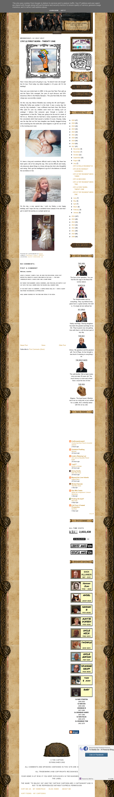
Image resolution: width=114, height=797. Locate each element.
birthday (29, 255)
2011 (73, 231)
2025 (73, 123)
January (76, 212)
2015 (73, 219)
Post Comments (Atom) (37, 349)
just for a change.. (77, 466)
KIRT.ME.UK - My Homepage (33, 789)
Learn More (53, 10)
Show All (91, 513)
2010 (73, 234)
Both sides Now (76, 473)
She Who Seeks (77, 490)
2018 (73, 143)
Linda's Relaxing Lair (79, 456)
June (75, 198)
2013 (73, 225)
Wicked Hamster (77, 484)
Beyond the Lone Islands (80, 477)
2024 (73, 126)
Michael (74, 451)
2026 (73, 120)
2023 (73, 129)
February (76, 210)
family (36, 255)
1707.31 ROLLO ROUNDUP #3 (83, 166)
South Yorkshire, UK (35, 257)
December (76, 149)
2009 (73, 236)
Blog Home (54, 789)
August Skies (75, 479)
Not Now (74, 509)
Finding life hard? (78, 499)
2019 (73, 141)
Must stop (74, 500)
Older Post (62, 345)
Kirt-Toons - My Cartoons (33, 793)
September (77, 158)
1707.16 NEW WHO (79, 179)
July (74, 163)
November (76, 152)
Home (43, 345)
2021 (73, 135)
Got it (63, 10)
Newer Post (24, 345)
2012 (73, 228)
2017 (73, 146)
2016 (73, 216)
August (75, 160)
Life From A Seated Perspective (78, 506)
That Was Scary (76, 486)
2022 (73, 132)
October (76, 155)
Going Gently (76, 471)
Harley (41, 255)
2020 (73, 138)
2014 (73, 222)
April (75, 204)
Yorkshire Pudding (78, 449)
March (75, 207)
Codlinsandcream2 (78, 441)
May (75, 201)
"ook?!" (74, 464)
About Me (66, 789)
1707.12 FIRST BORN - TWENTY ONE (37, 41)
